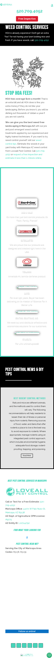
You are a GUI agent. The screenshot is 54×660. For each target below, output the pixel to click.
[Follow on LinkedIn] (30, 645)
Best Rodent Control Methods (30, 398)
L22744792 (24, 523)
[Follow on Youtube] (19, 645)
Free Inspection (27, 18)
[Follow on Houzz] (41, 645)
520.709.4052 (29, 11)
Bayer (27, 293)
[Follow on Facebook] (13, 645)
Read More (27, 456)
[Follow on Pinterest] (24, 645)
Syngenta (27, 339)
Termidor (26, 272)
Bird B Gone (27, 212)
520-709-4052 (42, 40)
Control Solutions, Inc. (26, 318)
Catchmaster (27, 240)
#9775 (8, 519)
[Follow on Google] (35, 645)
